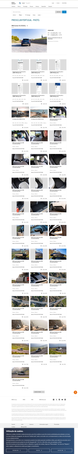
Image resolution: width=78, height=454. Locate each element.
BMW (24, 399)
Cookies (13, 426)
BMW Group (14, 399)
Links (22, 424)
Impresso (31, 424)
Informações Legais (44, 424)
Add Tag (58, 12)
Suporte (13, 424)
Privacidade (56, 424)
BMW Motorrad (42, 399)
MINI (32, 399)
